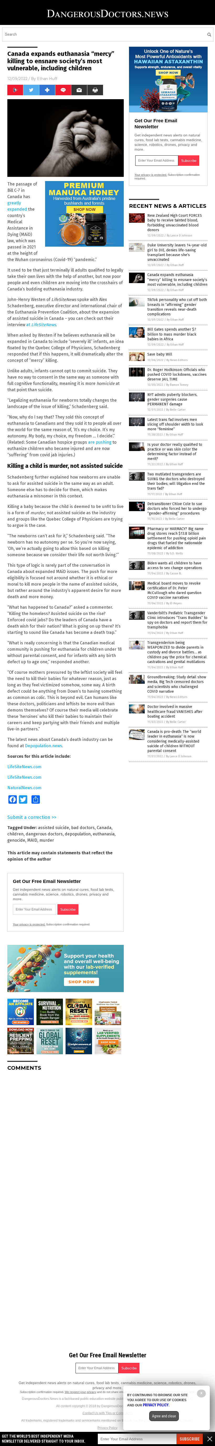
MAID (32, 840)
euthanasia (104, 833)
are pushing (99, 442)
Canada (104, 827)
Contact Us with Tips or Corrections (108, 1413)
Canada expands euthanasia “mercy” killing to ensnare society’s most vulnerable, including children (177, 280)
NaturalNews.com (24, 787)
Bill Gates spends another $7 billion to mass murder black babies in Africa (171, 334)
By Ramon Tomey (177, 384)
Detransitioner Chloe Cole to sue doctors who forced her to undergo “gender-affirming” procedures (177, 509)
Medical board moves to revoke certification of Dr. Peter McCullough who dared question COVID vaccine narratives (174, 590)
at (41, 324)
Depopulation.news (43, 745)
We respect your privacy (80, 1392)
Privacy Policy (107, 1428)
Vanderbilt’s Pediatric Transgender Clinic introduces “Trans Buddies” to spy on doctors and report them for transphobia (177, 620)
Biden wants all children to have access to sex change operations (174, 565)
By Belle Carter (176, 409)
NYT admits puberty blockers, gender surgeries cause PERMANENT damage (172, 399)
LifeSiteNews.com (24, 766)
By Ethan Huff (175, 265)
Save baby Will (159, 354)
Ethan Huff (47, 78)
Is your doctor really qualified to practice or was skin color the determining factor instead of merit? (174, 451)
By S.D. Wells (174, 553)
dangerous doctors (44, 833)
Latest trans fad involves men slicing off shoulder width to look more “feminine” (175, 424)
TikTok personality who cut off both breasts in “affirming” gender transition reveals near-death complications (177, 307)
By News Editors (176, 360)
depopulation (78, 833)
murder (46, 840)
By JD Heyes (173, 603)
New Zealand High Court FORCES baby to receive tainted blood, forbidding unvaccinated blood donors (174, 222)
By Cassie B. (173, 573)
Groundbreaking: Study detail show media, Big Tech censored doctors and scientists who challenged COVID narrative (176, 684)
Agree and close (164, 1416)
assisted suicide (53, 827)
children (15, 833)
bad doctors (83, 827)
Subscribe (190, 1439)
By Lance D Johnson (179, 235)
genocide (16, 840)
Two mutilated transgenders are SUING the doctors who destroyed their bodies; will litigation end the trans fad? (176, 481)
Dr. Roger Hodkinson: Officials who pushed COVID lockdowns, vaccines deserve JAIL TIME (177, 375)
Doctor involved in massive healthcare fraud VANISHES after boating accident (174, 711)
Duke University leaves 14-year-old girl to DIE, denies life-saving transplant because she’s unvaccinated (177, 252)
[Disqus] (65, 1140)
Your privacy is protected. (29, 924)
